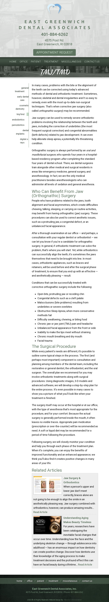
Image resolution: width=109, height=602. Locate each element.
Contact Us (87, 581)
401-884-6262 (54, 34)
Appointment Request (54, 52)
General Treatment (22, 90)
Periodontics (18, 125)
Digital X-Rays (24, 141)
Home (19, 581)
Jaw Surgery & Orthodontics (72, 480)
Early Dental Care (23, 98)
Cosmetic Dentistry (22, 107)
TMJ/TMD (20, 114)
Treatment (53, 581)
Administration (76, 600)
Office (30, 581)
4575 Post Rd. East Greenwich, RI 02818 (54, 42)
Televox (66, 600)
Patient (40, 581)
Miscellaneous (70, 581)
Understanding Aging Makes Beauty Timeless (77, 520)
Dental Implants (22, 132)
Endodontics (18, 119)
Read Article (40, 512)
